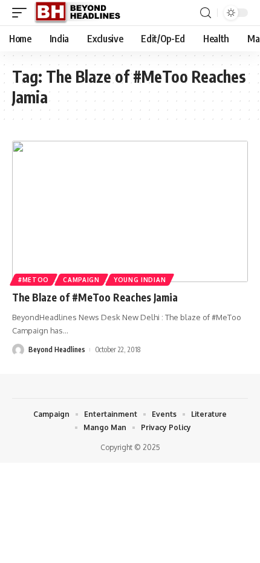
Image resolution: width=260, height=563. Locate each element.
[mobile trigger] (22, 12)
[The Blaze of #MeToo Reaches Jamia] (130, 211)
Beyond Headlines (56, 349)
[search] (205, 13)
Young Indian (140, 279)
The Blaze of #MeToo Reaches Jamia (95, 297)
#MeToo (33, 279)
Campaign (81, 279)
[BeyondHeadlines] (82, 12)
